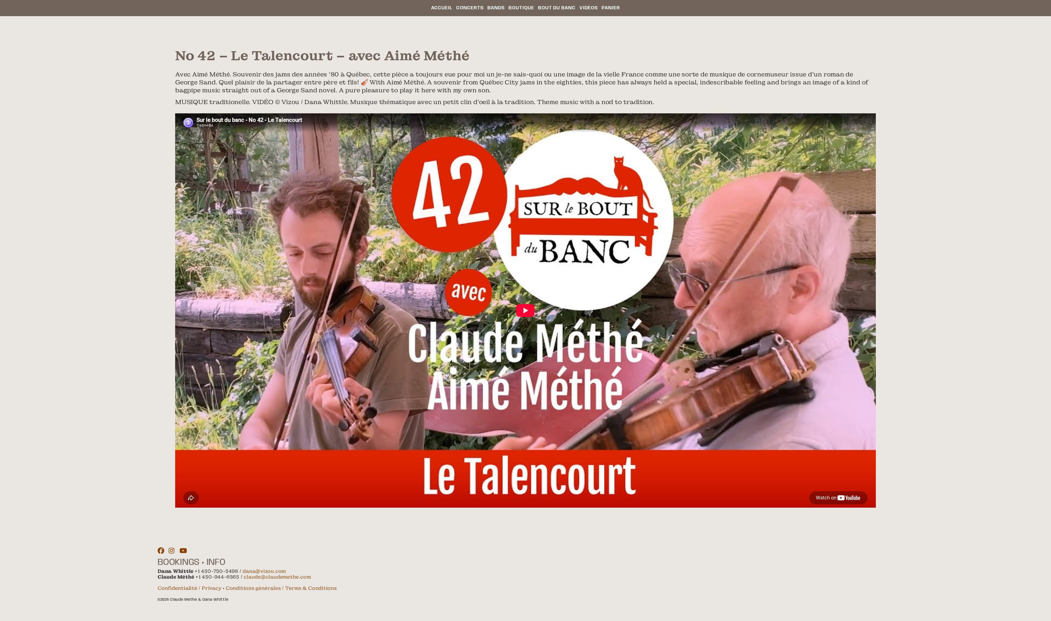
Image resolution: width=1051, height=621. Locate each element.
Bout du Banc (557, 7)
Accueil (441, 7)
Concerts (470, 7)
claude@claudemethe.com (277, 577)
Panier (611, 7)
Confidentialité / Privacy (189, 588)
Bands (496, 7)
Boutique (521, 7)
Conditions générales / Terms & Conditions (281, 588)
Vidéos (588, 7)
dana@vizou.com (264, 571)
